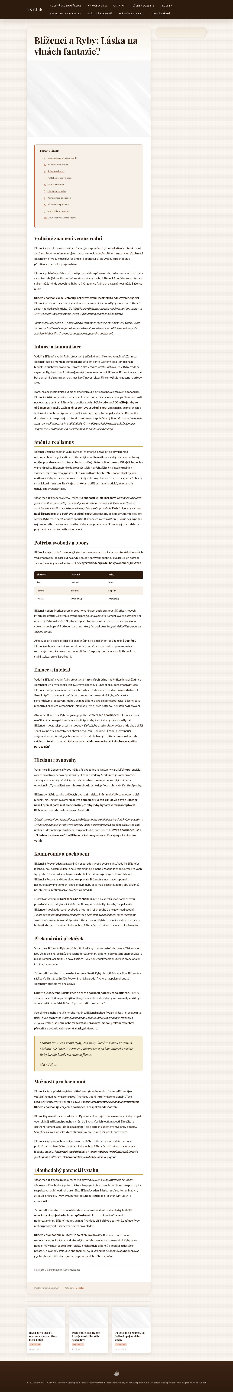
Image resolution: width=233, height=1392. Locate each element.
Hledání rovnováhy (57, 191)
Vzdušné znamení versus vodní (63, 157)
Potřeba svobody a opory (60, 177)
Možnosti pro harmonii (58, 211)
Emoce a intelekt (56, 184)
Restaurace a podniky (65, 13)
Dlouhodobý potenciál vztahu (62, 217)
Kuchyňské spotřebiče (65, 5)
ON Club (34, 9)
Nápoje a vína (97, 5)
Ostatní (119, 5)
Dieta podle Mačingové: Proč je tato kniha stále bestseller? (86, 1336)
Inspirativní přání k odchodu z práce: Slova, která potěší (43, 1336)
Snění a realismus (56, 171)
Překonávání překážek (58, 204)
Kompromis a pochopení (59, 197)
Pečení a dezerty (142, 5)
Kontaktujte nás (71, 1269)
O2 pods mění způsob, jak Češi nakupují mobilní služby (130, 1336)
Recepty (166, 5)
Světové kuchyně (99, 13)
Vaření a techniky (131, 13)
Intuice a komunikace (58, 164)
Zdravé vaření (160, 13)
